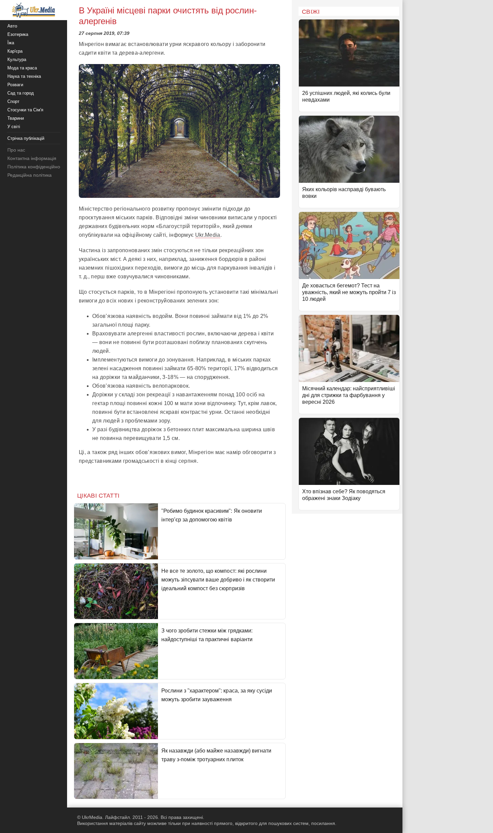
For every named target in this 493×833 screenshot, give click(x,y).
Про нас (16, 150)
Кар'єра (14, 51)
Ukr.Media (207, 235)
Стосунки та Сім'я (25, 109)
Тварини (15, 118)
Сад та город (20, 93)
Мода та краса (22, 67)
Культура (16, 59)
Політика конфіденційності (36, 166)
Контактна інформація (31, 158)
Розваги (15, 84)
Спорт (13, 101)
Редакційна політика (29, 175)
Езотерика (17, 34)
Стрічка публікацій (25, 138)
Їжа (10, 42)
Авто (12, 26)
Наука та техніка (24, 76)
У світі (13, 126)
